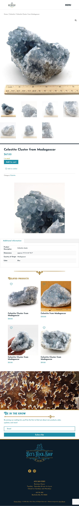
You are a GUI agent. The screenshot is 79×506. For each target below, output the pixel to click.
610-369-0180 (39, 481)
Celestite (12, 14)
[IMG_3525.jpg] (39, 233)
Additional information (12, 241)
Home (6, 14)
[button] (75, 20)
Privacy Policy (17, 501)
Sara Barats (62, 501)
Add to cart (11, 162)
